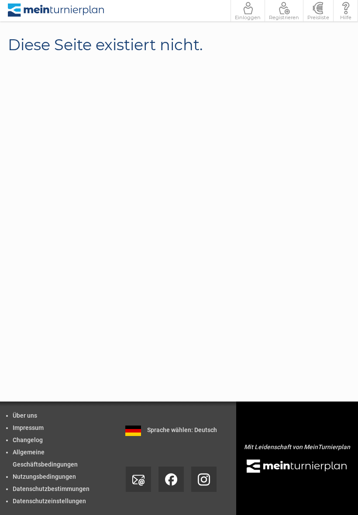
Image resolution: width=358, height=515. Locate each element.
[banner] (56, 10)
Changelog (28, 439)
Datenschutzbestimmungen (51, 488)
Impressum (28, 427)
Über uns (25, 415)
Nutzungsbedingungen (44, 476)
